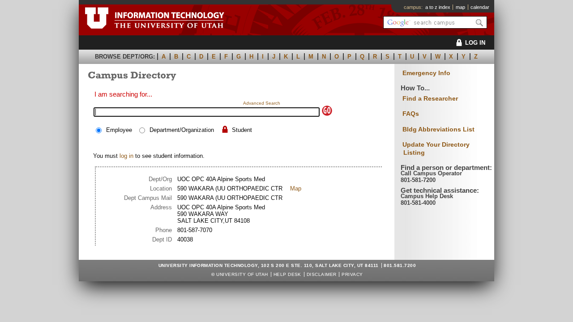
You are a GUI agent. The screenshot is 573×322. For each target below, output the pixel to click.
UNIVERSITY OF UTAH (242, 274)
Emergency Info (426, 73)
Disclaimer (322, 274)
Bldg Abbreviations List (438, 129)
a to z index (437, 7)
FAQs (410, 113)
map (460, 7)
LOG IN (475, 42)
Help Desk (287, 274)
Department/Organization (182, 130)
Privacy (352, 274)
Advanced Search (261, 103)
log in (126, 156)
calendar (479, 7)
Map (295, 188)
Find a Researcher (430, 98)
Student (242, 130)
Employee (119, 130)
